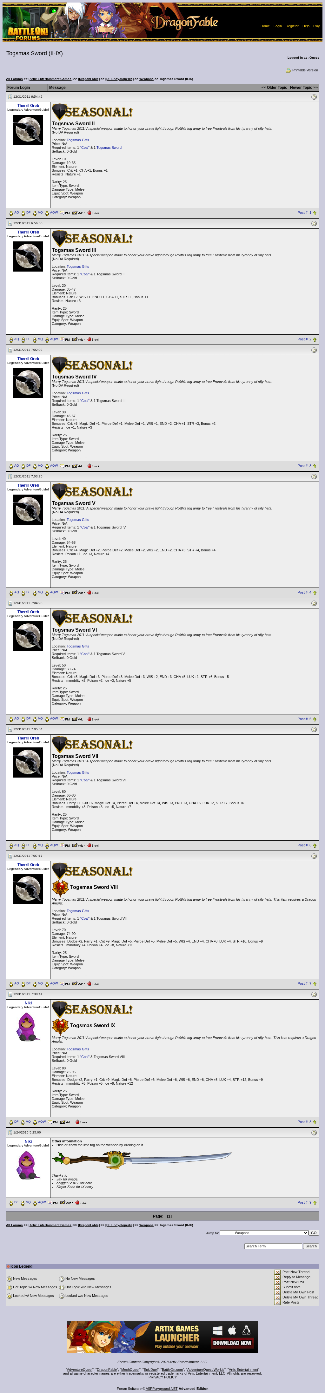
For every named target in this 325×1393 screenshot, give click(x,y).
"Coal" (85, 147)
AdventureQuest (79, 1369)
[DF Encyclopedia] (119, 79)
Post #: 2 (304, 339)
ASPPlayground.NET (162, 1388)
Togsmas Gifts (78, 140)
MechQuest (130, 1369)
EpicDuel (150, 1369)
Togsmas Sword (109, 147)
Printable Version (305, 70)
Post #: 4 (304, 592)
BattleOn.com (172, 1369)
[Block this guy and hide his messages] (93, 212)
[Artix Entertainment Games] (50, 79)
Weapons (146, 79)
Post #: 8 (304, 1122)
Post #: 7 (304, 984)
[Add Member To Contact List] (78, 212)
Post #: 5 (304, 719)
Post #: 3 (304, 466)
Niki (28, 1003)
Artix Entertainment (243, 1369)
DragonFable (107, 1369)
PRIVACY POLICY (163, 1377)
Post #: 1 (304, 212)
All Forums (14, 79)
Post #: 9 (304, 1203)
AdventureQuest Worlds (205, 1369)
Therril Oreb (28, 105)
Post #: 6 (304, 845)
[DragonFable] (89, 79)
